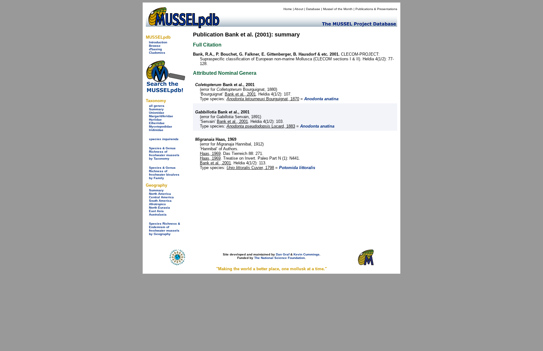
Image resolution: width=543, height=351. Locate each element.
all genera (156, 105)
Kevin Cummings (306, 254)
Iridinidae (156, 130)
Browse (155, 45)
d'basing (155, 49)
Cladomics (157, 52)
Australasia (158, 214)
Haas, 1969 (210, 153)
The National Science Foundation (279, 258)
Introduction (158, 42)
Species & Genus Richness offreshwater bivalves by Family (164, 173)
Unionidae (156, 112)
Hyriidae (155, 119)
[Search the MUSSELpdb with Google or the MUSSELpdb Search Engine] (165, 92)
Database (313, 9)
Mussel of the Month (338, 9)
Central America (161, 197)
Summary (156, 109)
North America (160, 193)
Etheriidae (157, 123)
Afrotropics (157, 204)
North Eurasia (159, 207)
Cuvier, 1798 (250, 167)
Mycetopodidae (160, 126)
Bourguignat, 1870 (263, 98)
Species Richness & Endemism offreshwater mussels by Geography (164, 229)
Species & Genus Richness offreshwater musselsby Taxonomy (164, 153)
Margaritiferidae (161, 116)
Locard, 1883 (261, 126)
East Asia (156, 211)
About (298, 9)
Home (287, 9)
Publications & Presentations (376, 9)
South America (160, 200)
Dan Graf (282, 254)
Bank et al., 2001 (240, 94)
